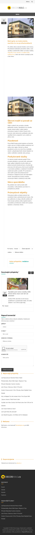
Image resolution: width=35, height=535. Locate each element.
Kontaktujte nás (20, 425)
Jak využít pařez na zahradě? (9, 411)
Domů (3, 487)
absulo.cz (19, 463)
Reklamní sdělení (19, 252)
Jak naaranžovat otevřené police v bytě (11, 377)
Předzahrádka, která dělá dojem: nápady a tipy (14, 381)
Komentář (4, 354)
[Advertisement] (17, 75)
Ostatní (16, 248)
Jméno (3, 323)
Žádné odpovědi (26, 248)
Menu (27, 1)
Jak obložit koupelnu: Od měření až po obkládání (14, 415)
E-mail (3, 331)
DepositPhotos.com (27, 532)
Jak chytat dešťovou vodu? (8, 408)
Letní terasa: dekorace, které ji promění (11, 387)
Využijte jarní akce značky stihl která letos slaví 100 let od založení (19, 293)
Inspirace (3, 495)
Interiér (3, 489)
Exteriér (3, 492)
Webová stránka (6, 338)
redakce (10, 252)
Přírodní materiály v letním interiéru (10, 384)
